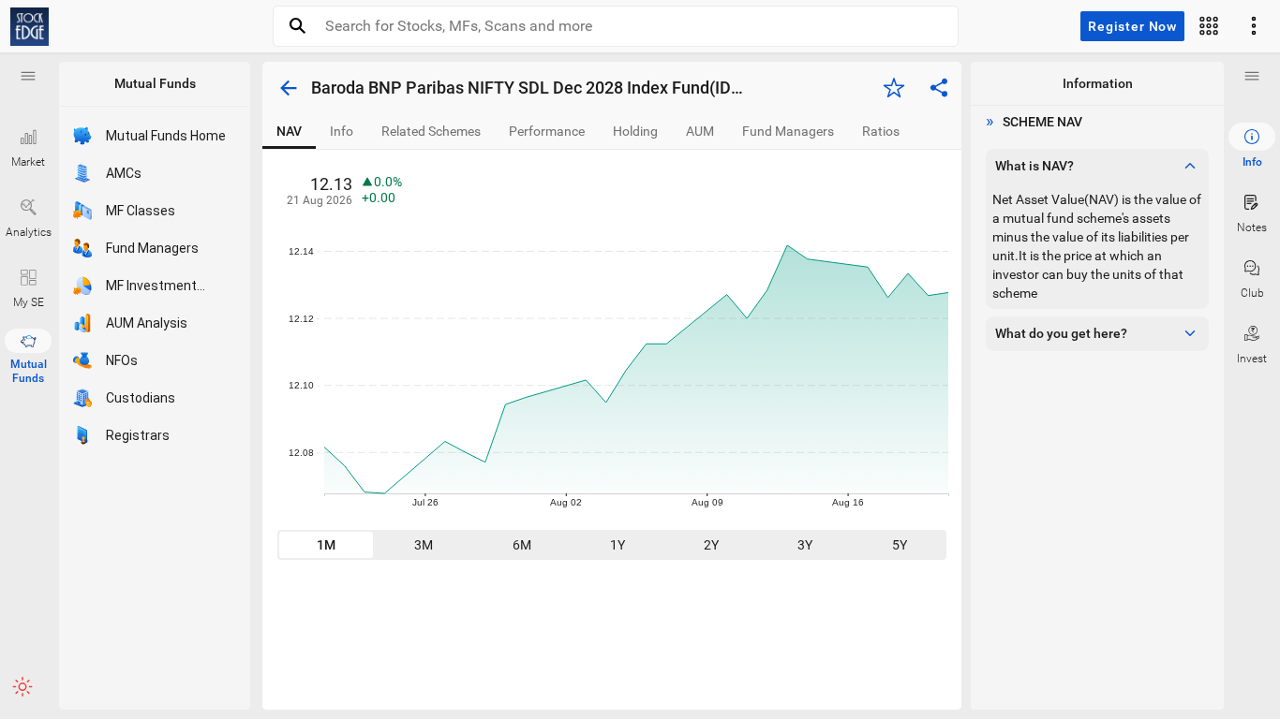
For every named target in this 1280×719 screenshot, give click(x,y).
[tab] (289, 131)
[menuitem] (1252, 146)
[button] (28, 75)
